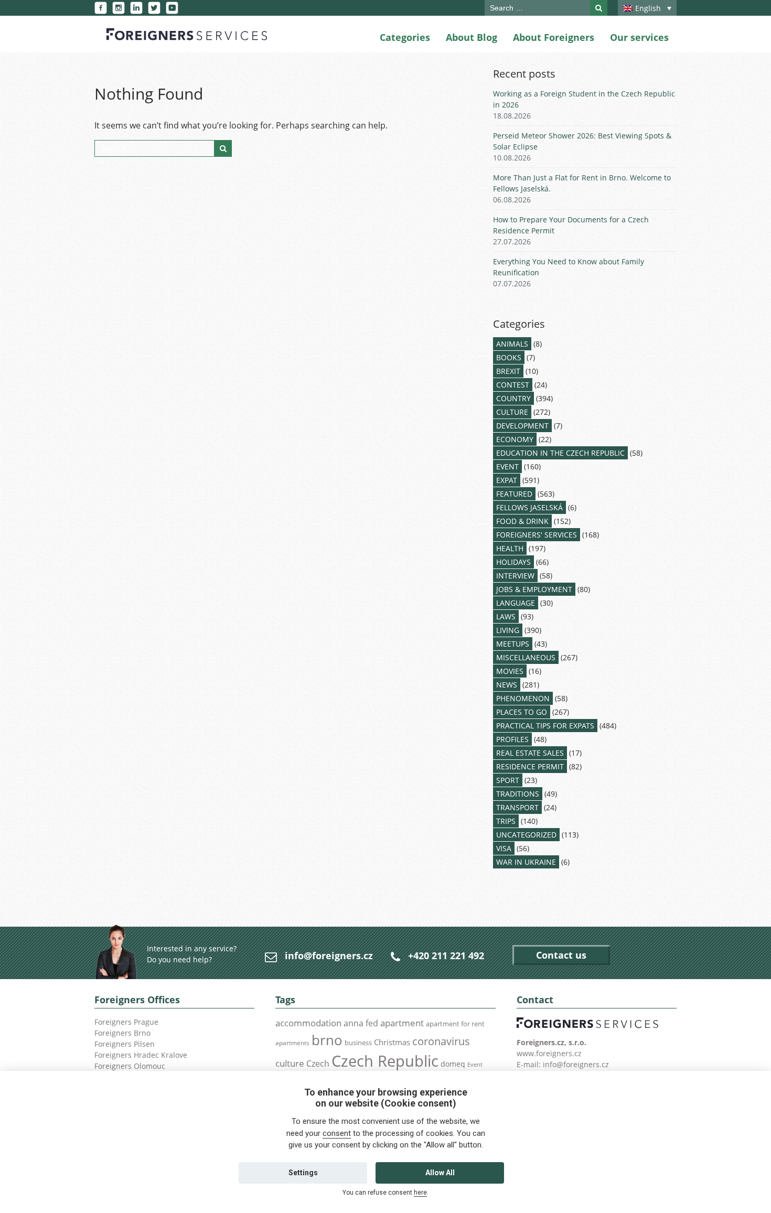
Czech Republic (384, 1060)
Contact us (561, 955)
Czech (317, 1063)
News (506, 685)
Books (508, 357)
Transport (517, 807)
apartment (402, 1023)
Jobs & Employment (534, 589)
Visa (503, 848)
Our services (639, 37)
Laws (506, 616)
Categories (405, 37)
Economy (514, 439)
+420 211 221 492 (446, 955)
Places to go (521, 712)
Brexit (508, 371)
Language (515, 603)
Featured (514, 494)
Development (522, 426)
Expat (506, 480)
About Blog (471, 37)
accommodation (308, 1022)
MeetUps (512, 644)
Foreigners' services (536, 535)
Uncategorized (526, 835)
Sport (507, 780)
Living (507, 630)
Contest (512, 385)
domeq (453, 1064)
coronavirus (441, 1041)
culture (289, 1063)
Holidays (513, 562)
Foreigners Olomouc (129, 1066)
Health (509, 548)
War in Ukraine (526, 862)
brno (327, 1040)
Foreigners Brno (122, 1033)
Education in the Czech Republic (560, 453)
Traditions (517, 794)
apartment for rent (455, 1023)
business (358, 1042)
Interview (515, 576)
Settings (303, 1172)
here (420, 1192)
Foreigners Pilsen (124, 1044)
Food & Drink (522, 521)
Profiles (512, 739)
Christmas (392, 1042)
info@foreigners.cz (329, 955)
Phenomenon (523, 698)
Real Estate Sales (530, 753)
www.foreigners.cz (549, 1053)
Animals (512, 344)
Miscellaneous (525, 657)
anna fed (361, 1023)
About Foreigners (553, 37)
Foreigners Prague (126, 1022)
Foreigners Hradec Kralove (140, 1055)
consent (337, 1133)
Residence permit (530, 766)
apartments (292, 1042)
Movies (509, 671)
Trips (506, 821)
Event (507, 466)
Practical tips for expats (545, 726)
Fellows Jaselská (529, 507)
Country (513, 398)
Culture (512, 412)
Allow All (440, 1172)
